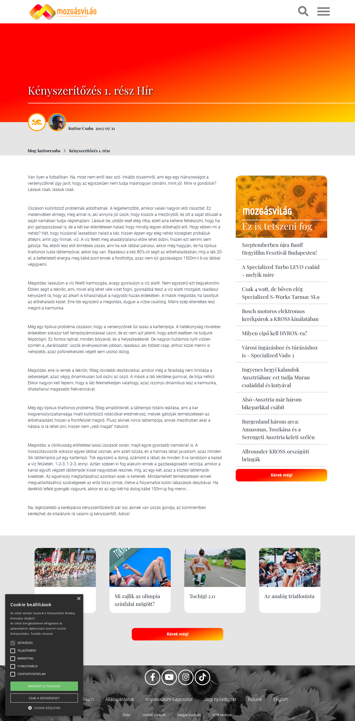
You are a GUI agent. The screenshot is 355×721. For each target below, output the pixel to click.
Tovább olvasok (42, 634)
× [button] (79, 599)
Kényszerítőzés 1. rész (89, 150)
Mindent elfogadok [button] (44, 686)
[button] (44, 707)
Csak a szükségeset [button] (44, 698)
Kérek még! (281, 475)
